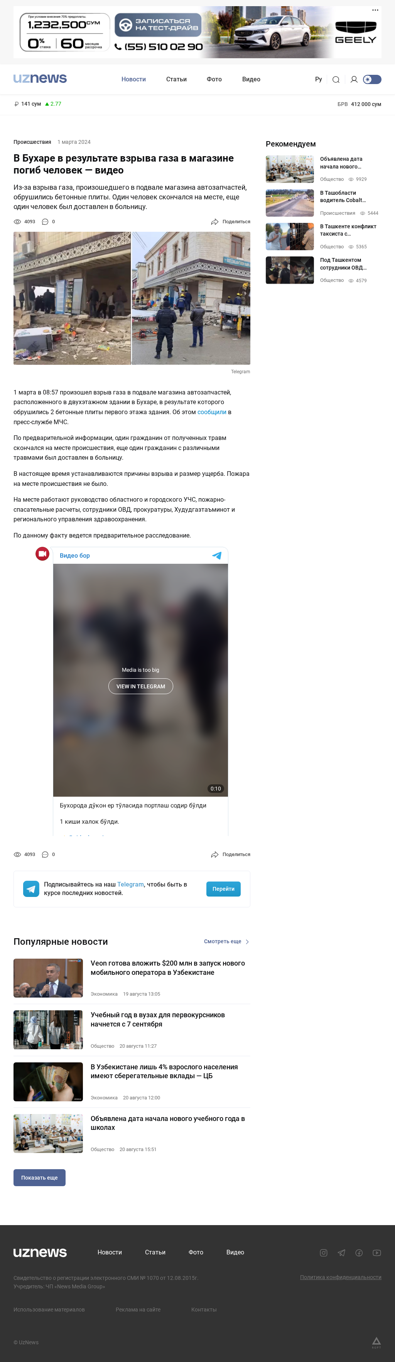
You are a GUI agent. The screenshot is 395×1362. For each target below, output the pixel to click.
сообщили (212, 412)
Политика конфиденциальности (340, 1277)
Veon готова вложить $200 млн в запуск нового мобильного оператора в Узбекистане (168, 967)
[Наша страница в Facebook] (359, 1252)
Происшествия (32, 142)
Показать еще (39, 1178)
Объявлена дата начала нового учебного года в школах (168, 1122)
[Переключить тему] (372, 79)
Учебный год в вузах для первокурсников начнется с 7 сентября (158, 1019)
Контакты (204, 1309)
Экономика (104, 994)
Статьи (176, 79)
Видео (251, 79)
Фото (214, 79)
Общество (102, 1046)
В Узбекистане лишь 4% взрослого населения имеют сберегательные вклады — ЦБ (164, 1071)
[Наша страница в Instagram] (323, 1252)
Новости (134, 79)
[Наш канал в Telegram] (341, 1252)
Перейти (224, 889)
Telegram (130, 884)
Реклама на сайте (138, 1309)
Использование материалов (49, 1309)
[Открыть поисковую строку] (338, 79)
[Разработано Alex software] (376, 1343)
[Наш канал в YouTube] (376, 1252)
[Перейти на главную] (40, 78)
